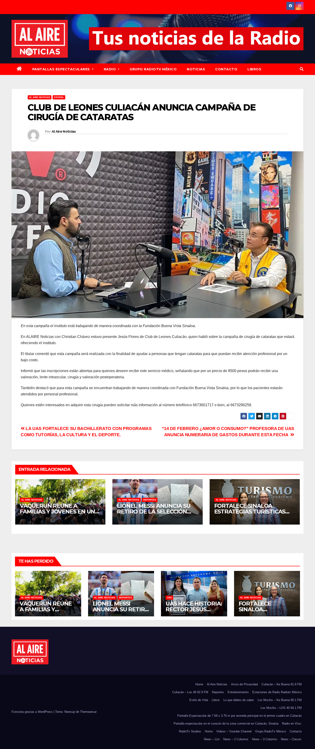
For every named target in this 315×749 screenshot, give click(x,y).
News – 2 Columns (235, 739)
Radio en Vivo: (292, 723)
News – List (212, 739)
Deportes (149, 499)
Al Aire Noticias (64, 131)
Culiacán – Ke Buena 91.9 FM (282, 684)
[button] (301, 69)
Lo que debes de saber (238, 700)
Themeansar (88, 711)
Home (199, 684)
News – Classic (291, 739)
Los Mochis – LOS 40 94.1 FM (281, 708)
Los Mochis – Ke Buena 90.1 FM (280, 700)
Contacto (226, 69)
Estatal (59, 97)
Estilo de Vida (198, 700)
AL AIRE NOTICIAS (39, 97)
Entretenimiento (238, 692)
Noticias (196, 69)
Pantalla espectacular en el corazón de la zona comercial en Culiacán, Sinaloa (226, 723)
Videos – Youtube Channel (234, 731)
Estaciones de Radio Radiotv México (277, 692)
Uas (169, 597)
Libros (254, 69)
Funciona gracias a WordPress (32, 711)
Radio (110, 69)
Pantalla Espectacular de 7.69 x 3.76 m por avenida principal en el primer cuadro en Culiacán (239, 715)
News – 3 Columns (264, 739)
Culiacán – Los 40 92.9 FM (190, 692)
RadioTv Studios (190, 731)
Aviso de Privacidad (244, 684)
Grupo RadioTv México (153, 69)
